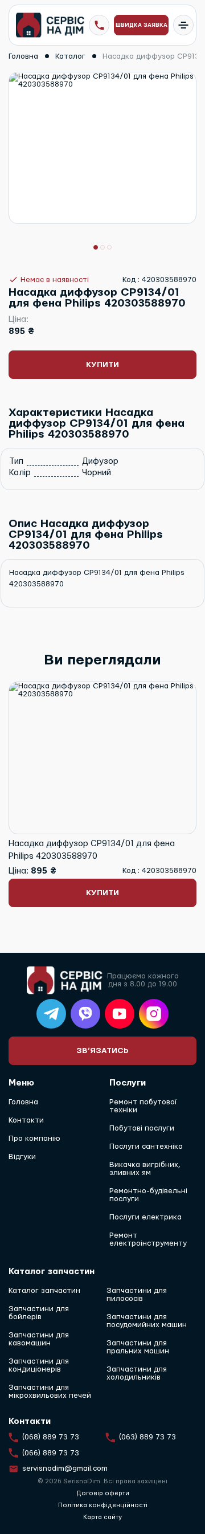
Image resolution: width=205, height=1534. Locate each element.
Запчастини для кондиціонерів (39, 1365)
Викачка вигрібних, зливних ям (145, 1169)
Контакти (26, 1120)
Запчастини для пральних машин (137, 1347)
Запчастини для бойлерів (39, 1313)
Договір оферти (102, 1493)
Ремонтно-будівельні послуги (148, 1195)
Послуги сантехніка (146, 1146)
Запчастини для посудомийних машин (146, 1321)
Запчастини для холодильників (136, 1373)
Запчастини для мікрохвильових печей (50, 1392)
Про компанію (34, 1139)
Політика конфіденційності (102, 1505)
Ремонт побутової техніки (143, 1106)
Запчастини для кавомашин (39, 1339)
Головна (23, 1102)
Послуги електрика (145, 1217)
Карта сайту (102, 1517)
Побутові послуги (141, 1128)
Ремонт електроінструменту (148, 1239)
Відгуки (22, 1157)
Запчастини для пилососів (136, 1295)
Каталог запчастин (44, 1291)
